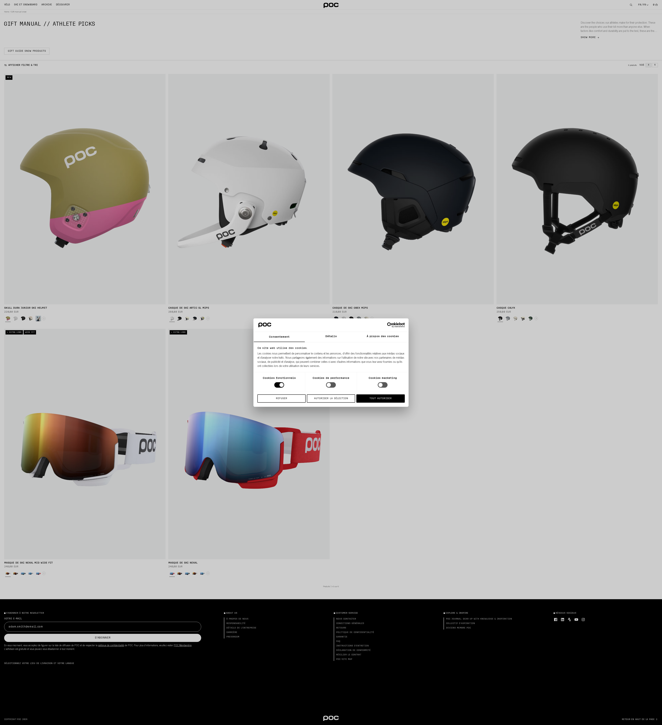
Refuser (281, 398)
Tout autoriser (380, 398)
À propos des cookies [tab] (383, 336)
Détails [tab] (331, 336)
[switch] (331, 385)
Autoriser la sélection (331, 398)
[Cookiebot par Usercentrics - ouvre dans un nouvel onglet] (390, 324)
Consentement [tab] (279, 337)
